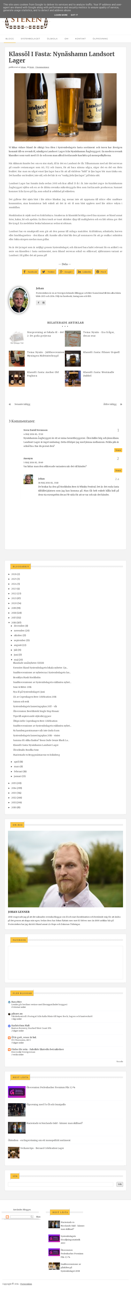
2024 (14, 584)
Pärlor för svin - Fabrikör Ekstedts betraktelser (37, 1049)
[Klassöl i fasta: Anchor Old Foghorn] (17, 379)
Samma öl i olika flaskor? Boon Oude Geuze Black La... (41, 740)
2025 (13, 579)
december (19, 626)
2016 (13, 622)
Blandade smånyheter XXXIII (28, 663)
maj (16, 659)
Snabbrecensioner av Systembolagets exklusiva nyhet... (42, 682)
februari (18, 771)
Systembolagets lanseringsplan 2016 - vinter (36, 735)
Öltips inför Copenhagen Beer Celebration (35, 721)
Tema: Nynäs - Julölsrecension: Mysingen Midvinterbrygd (46, 354)
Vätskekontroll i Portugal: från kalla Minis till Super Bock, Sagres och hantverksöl (51, 1016)
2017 (13, 617)
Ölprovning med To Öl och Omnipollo (46, 1104)
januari (17, 776)
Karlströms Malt (20, 1025)
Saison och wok (21, 701)
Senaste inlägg (22, 404)
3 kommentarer (42, 67)
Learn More (61, 15)
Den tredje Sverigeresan (23, 1052)
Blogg (10, 38)
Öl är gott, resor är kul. (24, 1037)
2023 (14, 588)
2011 (13, 802)
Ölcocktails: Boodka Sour (26, 750)
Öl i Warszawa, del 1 (21, 1040)
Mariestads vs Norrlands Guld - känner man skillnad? (54, 1123)
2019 (13, 608)
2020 (14, 603)
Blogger (27, 1209)
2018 (13, 613)
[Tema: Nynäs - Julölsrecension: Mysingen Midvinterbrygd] (17, 359)
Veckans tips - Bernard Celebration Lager (42, 1148)
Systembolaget (30, 38)
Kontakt (80, 38)
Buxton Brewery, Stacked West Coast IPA (31, 1028)
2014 (13, 788)
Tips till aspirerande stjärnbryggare (32, 716)
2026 (14, 574)
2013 (13, 793)
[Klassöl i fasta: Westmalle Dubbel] (73, 379)
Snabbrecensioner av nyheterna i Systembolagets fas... (42, 672)
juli (15, 650)
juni (16, 654)
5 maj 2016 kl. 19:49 (33, 462)
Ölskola (52, 38)
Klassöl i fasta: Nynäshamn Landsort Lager (36, 745)
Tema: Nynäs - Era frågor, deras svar (99, 334)
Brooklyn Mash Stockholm (27, 677)
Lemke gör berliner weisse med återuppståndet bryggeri (39, 1004)
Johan (23, 67)
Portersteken (26, 1284)
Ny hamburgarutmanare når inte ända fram (36, 730)
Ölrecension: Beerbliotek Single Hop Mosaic (36, 711)
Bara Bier (16, 1002)
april (16, 761)
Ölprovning (100, 38)
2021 (13, 598)
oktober (18, 635)
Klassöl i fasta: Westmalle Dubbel (98, 374)
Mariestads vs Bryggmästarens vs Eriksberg (36, 755)
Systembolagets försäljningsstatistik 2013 (70, 1239)
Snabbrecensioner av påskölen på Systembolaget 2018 (71, 1267)
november (19, 630)
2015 (13, 783)
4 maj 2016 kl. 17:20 (33, 434)
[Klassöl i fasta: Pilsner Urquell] (73, 359)
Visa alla (119, 1062)
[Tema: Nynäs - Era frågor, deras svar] (73, 339)
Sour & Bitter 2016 (22, 687)
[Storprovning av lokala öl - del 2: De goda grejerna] (17, 339)
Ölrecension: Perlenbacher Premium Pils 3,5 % (50, 1087)
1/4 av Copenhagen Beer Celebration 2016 (34, 697)
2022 (14, 593)
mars (16, 766)
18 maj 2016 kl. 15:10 (48, 483)
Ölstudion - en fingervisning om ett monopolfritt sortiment (39, 1140)
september (20, 640)
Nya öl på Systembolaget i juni (29, 692)
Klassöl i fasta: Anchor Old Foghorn (43, 374)
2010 (13, 807)
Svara (118, 450)
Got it (74, 15)
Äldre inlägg (110, 404)
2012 (13, 797)
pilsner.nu (17, 1013)
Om (66, 38)
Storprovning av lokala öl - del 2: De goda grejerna (45, 334)
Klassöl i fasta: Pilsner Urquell (101, 352)
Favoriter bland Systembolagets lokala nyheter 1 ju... (40, 667)
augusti (18, 645)
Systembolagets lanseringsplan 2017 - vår (35, 706)
